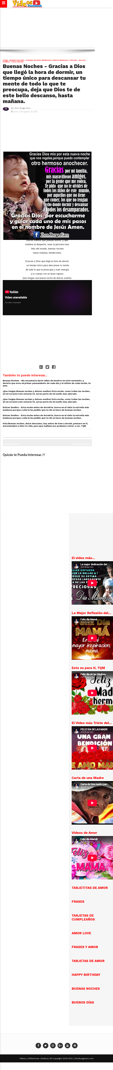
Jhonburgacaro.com (83, 1058)
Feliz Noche (17, 62)
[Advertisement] (56, 28)
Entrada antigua (12, 444)
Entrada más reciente (81, 444)
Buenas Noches (17, 60)
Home (5, 60)
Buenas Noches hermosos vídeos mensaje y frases (51, 60)
